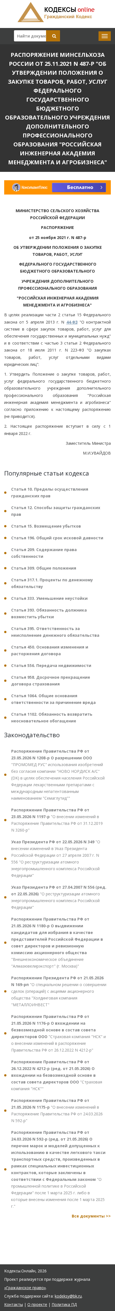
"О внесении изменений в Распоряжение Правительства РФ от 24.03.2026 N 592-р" (57, 1110)
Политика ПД (64, 1304)
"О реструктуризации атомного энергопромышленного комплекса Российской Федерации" (58, 897)
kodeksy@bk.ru (68, 1296)
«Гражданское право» (25, 1287)
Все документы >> (91, 1216)
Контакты (13, 1304)
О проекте (37, 1304)
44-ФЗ (72, 322)
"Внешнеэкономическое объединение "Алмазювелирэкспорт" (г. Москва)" (57, 942)
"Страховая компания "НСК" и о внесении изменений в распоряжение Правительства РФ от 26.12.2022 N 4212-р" (58, 1033)
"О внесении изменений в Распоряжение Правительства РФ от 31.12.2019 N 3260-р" (57, 820)
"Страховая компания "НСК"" (56, 1075)
